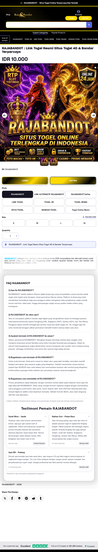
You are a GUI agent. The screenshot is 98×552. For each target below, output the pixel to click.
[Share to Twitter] (5, 498)
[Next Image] (93, 115)
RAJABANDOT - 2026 (12, 484)
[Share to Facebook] (12, 498)
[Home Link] (23, 15)
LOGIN (71, 18)
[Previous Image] (4, 115)
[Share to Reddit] (33, 498)
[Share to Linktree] (19, 498)
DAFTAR (85, 18)
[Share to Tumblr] (41, 498)
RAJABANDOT (11, 258)
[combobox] (46, 25)
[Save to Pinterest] (26, 498)
